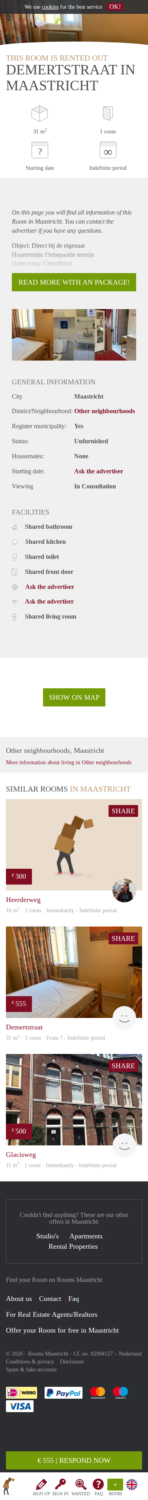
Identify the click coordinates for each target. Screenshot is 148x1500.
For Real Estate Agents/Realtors (51, 1314)
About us (19, 1299)
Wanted (80, 1493)
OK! (115, 6)
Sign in (60, 1493)
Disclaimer (72, 1362)
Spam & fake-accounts (31, 1370)
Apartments (86, 1236)
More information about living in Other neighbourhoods (68, 762)
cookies (50, 7)
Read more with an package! (74, 282)
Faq (73, 1299)
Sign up (41, 1493)
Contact (50, 1299)
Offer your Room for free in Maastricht (62, 1330)
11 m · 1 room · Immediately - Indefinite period (61, 1165)
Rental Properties (73, 1246)
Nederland (130, 1354)
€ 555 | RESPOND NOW (74, 1460)
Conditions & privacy (30, 1362)
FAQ (99, 1493)
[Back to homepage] (9, 1488)
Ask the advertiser (98, 471)
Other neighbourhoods (104, 411)
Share (123, 811)
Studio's (47, 1236)
